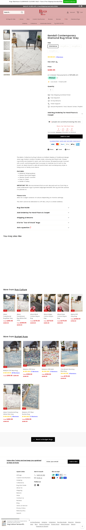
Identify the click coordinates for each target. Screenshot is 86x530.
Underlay (24, 23)
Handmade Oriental (45, 23)
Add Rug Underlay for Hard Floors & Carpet (63, 114)
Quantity (51, 86)
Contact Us (20, 498)
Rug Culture (21, 289)
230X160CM (53, 46)
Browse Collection (69, 1)
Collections (34, 23)
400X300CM (53, 51)
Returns (19, 493)
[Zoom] (26, 52)
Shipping (58, 132)
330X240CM (76, 46)
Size (49, 43)
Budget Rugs (21, 336)
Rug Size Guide (23, 208)
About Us (19, 488)
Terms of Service (22, 505)
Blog (18, 503)
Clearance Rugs (75, 19)
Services (58, 19)
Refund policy (21, 511)
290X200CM (64, 46)
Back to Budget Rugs (44, 439)
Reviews (50, 19)
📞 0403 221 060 (59, 23)
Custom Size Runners (39, 19)
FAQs (18, 495)
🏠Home (21, 19)
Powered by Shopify (42, 526)
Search (19, 513)
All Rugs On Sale (10, 19)
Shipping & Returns (25, 218)
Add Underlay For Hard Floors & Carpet (33, 213)
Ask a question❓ (24, 227)
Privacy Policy (21, 508)
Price (49, 67)
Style (28, 19)
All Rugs (19, 475)
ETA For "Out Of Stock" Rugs (28, 223)
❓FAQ (66, 19)
